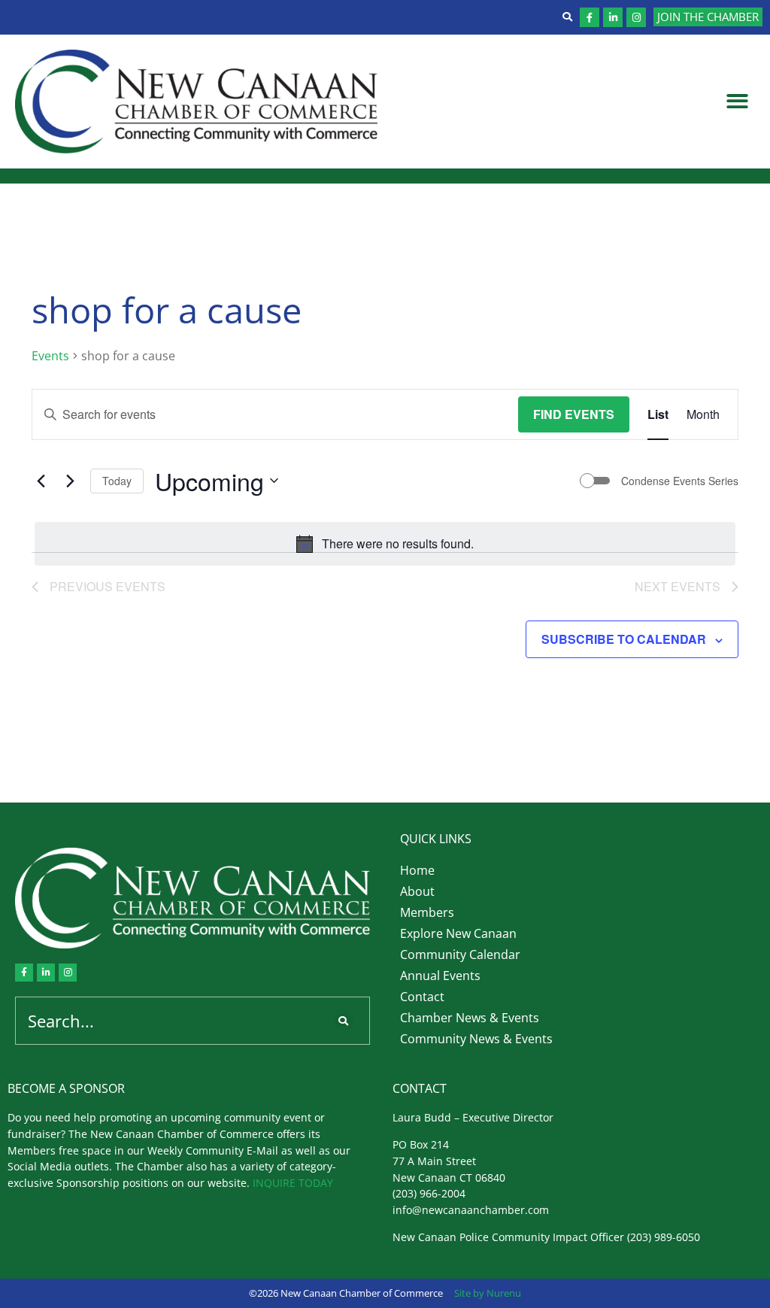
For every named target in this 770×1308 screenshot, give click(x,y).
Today (117, 480)
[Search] (346, 1020)
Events (50, 355)
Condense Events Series (679, 481)
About (417, 891)
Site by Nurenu (487, 1293)
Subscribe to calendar (623, 639)
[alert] (385, 544)
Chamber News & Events (469, 1017)
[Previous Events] (41, 481)
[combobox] (169, 1020)
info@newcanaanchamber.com (471, 1210)
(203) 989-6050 (663, 1237)
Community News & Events (476, 1038)
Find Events (573, 414)
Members (427, 912)
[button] (738, 102)
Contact (422, 996)
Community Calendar (460, 954)
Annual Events (440, 975)
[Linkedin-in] (613, 17)
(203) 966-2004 (429, 1193)
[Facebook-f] (589, 17)
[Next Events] (70, 481)
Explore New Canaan (458, 933)
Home (417, 870)
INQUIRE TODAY (293, 1183)
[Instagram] (636, 17)
